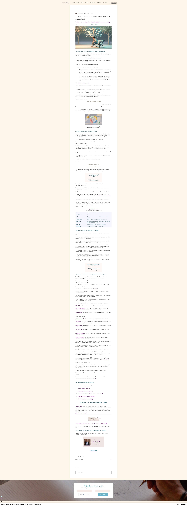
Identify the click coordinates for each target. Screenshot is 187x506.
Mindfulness (87, 6)
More (109, 6)
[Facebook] (1, 496)
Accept (183, 504)
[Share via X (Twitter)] (78, 456)
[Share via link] (83, 456)
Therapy (81, 6)
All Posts (72, 6)
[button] (93, 24)
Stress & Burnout (100, 6)
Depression (93, 6)
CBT (105, 6)
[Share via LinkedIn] (80, 456)
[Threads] (1, 501)
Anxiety (77, 6)
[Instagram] (1, 499)
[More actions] (111, 13)
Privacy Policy (38, 504)
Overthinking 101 (93, 450)
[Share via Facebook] (75, 456)
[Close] (185, 504)
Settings (178, 504)
